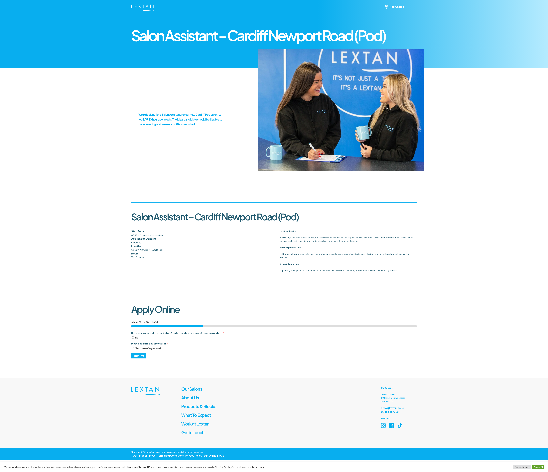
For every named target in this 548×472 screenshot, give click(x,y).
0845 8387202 (388, 411)
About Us (188, 397)
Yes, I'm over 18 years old (148, 348)
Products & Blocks (195, 405)
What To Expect (193, 413)
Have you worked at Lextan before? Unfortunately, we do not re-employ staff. (177, 332)
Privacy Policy (182, 452)
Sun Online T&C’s (199, 452)
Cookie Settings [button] (522, 467)
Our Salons (189, 388)
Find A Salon (398, 6)
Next (136, 355)
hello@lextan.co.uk (390, 407)
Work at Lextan (192, 422)
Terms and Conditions (163, 452)
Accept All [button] (538, 467)
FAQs (148, 452)
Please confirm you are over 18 (149, 343)
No (136, 337)
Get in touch (190, 430)
